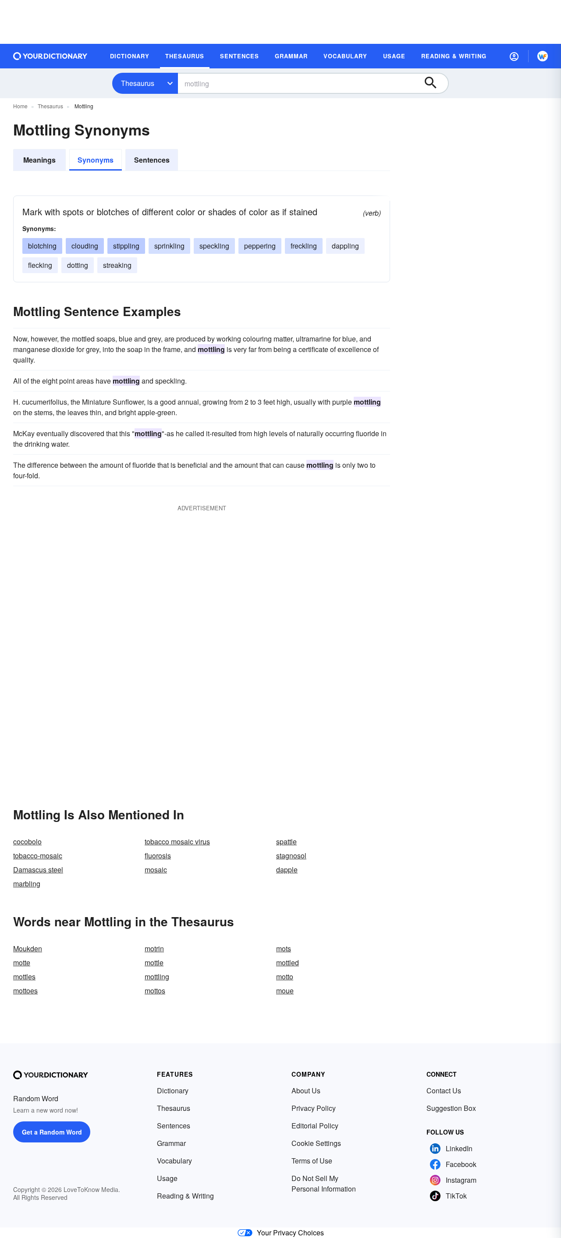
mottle (154, 962)
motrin (154, 948)
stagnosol (291, 855)
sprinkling (169, 246)
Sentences (152, 160)
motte (21, 962)
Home (20, 106)
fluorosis (158, 855)
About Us (305, 1090)
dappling (345, 246)
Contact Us (443, 1090)
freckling (304, 246)
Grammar (171, 1143)
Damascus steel (38, 869)
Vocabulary (174, 1161)
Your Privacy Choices (290, 1232)
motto (284, 976)
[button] (514, 56)
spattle (286, 841)
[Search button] (435, 83)
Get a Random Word (52, 1132)
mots (283, 948)
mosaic (156, 869)
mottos (155, 990)
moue (285, 990)
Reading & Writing (185, 1196)
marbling (26, 884)
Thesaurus (137, 83)
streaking (117, 265)
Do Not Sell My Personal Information (323, 1183)
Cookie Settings (316, 1143)
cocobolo (27, 841)
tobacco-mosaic (37, 855)
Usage (167, 1178)
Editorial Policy (314, 1126)
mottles (24, 976)
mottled (287, 962)
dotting (77, 265)
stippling (126, 246)
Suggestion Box (451, 1108)
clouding (84, 246)
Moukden (27, 948)
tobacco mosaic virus (177, 841)
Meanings (39, 160)
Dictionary (172, 1090)
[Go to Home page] (50, 56)
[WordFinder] (542, 56)
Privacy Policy (313, 1108)
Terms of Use (311, 1161)
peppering (260, 246)
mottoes (25, 990)
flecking (40, 265)
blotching (42, 246)
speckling (214, 246)
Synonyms (96, 160)
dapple (287, 869)
